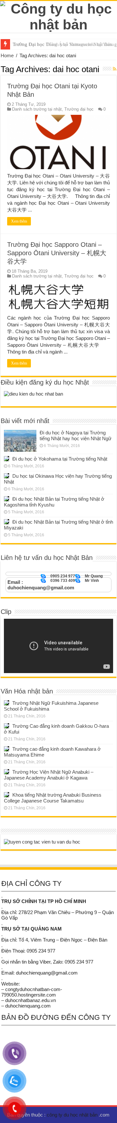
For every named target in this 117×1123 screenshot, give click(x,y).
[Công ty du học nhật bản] (58, 15)
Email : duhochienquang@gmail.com (40, 584)
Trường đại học (79, 109)
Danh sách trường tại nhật (37, 109)
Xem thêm (19, 221)
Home (7, 55)
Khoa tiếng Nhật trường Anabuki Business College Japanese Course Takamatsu (52, 797)
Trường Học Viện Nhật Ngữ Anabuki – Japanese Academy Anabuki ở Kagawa (48, 774)
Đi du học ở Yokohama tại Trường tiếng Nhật (59, 459)
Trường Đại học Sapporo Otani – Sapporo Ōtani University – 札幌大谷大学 (56, 253)
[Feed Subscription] (114, 68)
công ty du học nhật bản (73, 1115)
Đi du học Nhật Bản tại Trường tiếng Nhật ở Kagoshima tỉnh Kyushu (54, 501)
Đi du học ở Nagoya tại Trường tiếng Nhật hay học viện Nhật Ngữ (75, 435)
